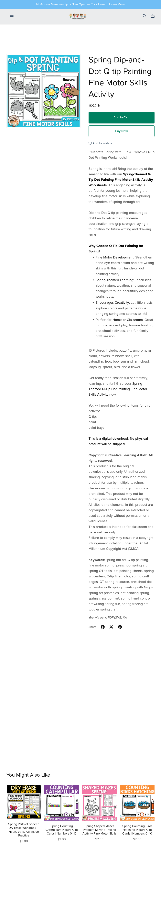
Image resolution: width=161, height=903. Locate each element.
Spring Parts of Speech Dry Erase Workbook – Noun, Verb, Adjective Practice (23, 829)
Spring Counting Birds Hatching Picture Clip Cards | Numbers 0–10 (137, 829)
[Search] (144, 16)
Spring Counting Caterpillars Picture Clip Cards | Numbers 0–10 (62, 829)
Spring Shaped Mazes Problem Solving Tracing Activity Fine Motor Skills (99, 829)
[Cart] (154, 16)
